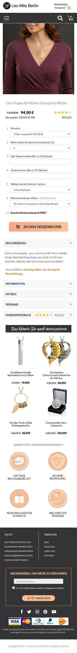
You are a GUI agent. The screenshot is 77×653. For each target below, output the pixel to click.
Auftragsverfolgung (17, 542)
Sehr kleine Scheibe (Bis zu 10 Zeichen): (32, 156)
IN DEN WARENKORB (42, 226)
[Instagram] (37, 611)
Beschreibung (16, 243)
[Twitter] (29, 611)
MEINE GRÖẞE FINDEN (16, 560)
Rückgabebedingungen (18, 555)
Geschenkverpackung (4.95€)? (28, 212)
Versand (12, 304)
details (11, 294)
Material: (15, 128)
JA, (40, 588)
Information (15, 283)
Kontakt (49, 555)
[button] (6, 58)
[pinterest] (45, 611)
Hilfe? (9, 534)
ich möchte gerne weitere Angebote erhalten (41, 588)
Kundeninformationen (18, 546)
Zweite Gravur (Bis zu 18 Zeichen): (29, 170)
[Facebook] (22, 611)
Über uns (50, 534)
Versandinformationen (18, 551)
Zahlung (49, 546)
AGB (46, 542)
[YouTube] (54, 611)
